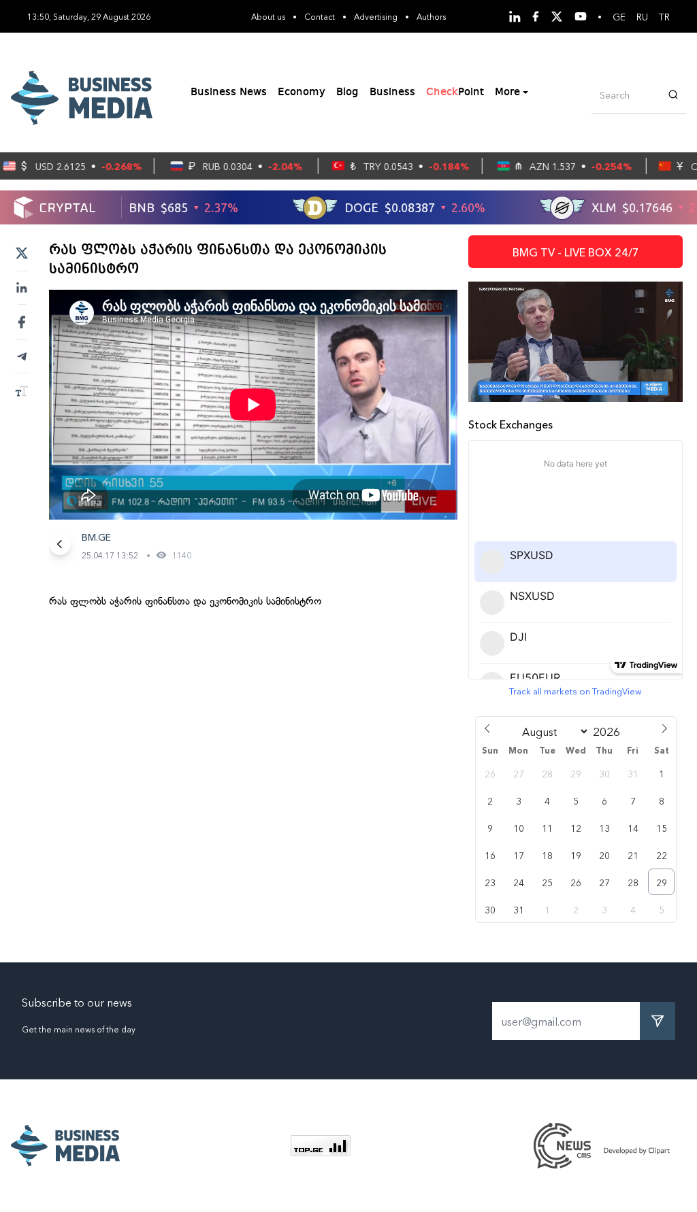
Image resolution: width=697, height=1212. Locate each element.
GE (619, 16)
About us (268, 16)
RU (642, 16)
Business (392, 92)
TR (664, 16)
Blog (347, 92)
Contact (319, 16)
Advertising (376, 16)
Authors (431, 16)
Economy (301, 92)
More (507, 92)
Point (455, 92)
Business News (229, 92)
